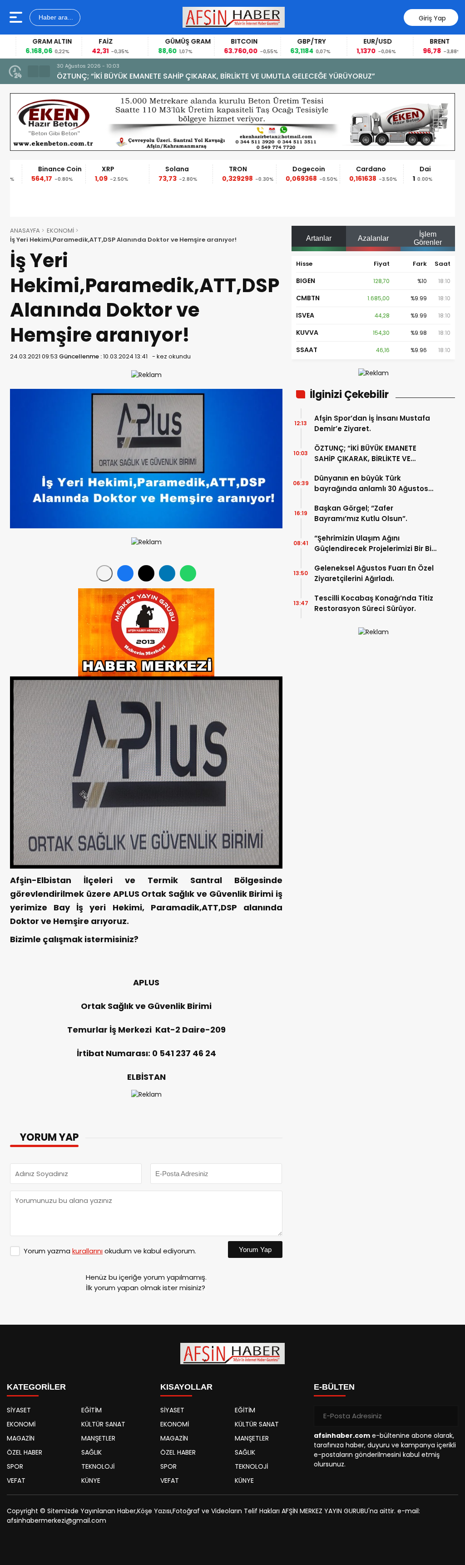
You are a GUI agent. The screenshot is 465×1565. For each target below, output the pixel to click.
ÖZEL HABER (24, 1452)
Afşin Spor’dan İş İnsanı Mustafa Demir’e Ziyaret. (372, 423)
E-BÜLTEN (334, 1386)
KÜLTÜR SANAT (103, 1424)
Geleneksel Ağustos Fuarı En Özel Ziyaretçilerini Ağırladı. (374, 573)
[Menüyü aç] (17, 17)
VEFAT (16, 1480)
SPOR (15, 1466)
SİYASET (19, 1410)
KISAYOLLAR (186, 1386)
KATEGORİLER (36, 1386)
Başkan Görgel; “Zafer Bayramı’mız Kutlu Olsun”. (360, 513)
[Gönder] (447, 1416)
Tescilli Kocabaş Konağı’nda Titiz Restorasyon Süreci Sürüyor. (373, 603)
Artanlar (318, 238)
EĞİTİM (91, 1410)
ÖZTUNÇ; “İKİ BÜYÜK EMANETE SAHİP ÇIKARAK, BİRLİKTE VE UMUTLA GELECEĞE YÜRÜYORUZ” (369, 453)
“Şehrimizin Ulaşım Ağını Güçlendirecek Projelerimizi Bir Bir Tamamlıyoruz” (374, 543)
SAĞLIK (91, 1452)
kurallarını (87, 1251)
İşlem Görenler (428, 238)
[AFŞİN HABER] (234, 17)
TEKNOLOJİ (97, 1466)
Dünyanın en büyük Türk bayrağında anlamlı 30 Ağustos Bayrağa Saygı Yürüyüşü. (371, 483)
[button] (33, 71)
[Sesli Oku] (104, 573)
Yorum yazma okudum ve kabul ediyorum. (110, 1251)
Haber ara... (55, 17)
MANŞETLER (98, 1438)
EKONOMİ (60, 230)
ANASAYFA (25, 230)
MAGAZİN (21, 1438)
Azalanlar (373, 238)
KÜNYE (90, 1480)
